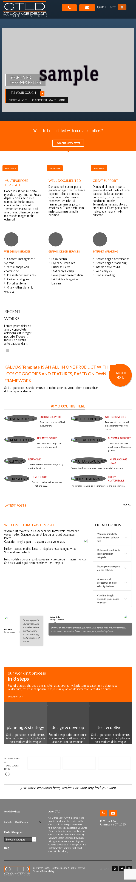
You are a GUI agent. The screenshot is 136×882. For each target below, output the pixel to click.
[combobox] (20, 839)
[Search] (41, 823)
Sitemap (37, 871)
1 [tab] (63, 116)
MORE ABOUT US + (15, 696)
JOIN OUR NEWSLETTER (68, 143)
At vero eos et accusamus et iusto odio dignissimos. (107, 582)
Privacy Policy (48, 871)
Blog (6, 847)
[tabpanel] (68, 70)
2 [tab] (66, 116)
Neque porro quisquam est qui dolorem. (108, 568)
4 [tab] (72, 116)
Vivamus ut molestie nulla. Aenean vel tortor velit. (108, 537)
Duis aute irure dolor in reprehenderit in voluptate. (108, 553)
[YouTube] (115, 868)
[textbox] (20, 839)
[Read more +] (23, 173)
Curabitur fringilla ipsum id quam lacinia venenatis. (108, 598)
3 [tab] (69, 116)
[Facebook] (122, 868)
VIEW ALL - (127, 504)
